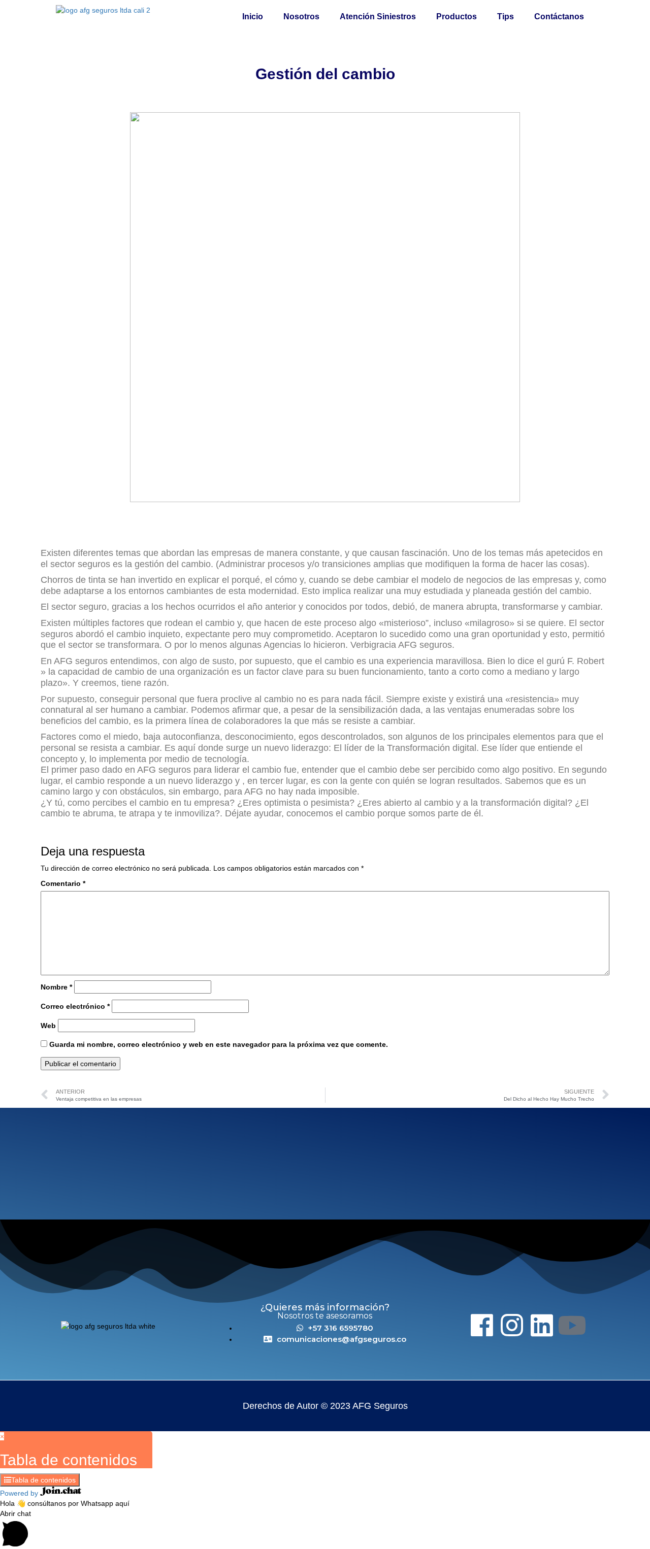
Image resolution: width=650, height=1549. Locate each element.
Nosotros (301, 16)
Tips (505, 16)
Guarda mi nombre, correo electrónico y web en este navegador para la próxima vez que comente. (218, 1044)
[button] (325, 1528)
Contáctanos (559, 16)
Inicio (252, 16)
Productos (456, 16)
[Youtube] (571, 1325)
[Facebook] (482, 1325)
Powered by (20, 1493)
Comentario (63, 883)
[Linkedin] (542, 1325)
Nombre (56, 987)
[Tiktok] (601, 1325)
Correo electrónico (75, 1006)
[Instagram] (512, 1325)
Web (48, 1025)
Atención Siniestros (378, 16)
